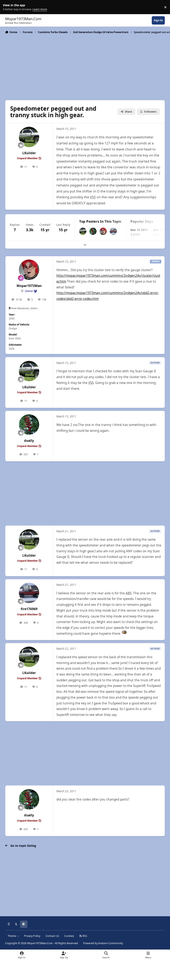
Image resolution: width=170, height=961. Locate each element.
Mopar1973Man (29, 286)
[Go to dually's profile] (93, 231)
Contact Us (52, 936)
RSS (84, 936)
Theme (12, 936)
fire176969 (29, 609)
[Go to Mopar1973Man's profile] (103, 231)
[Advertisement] (85, 66)
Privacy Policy (32, 936)
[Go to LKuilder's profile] (29, 137)
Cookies (69, 936)
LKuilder (29, 153)
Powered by (103, 943)
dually (29, 440)
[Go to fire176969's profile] (113, 231)
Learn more (8, 7)
